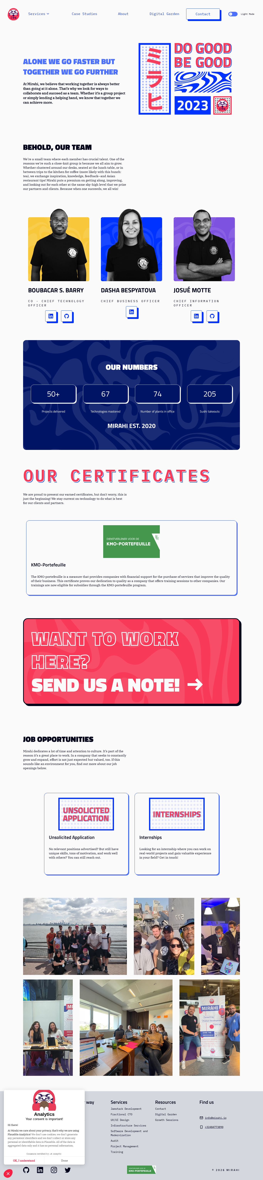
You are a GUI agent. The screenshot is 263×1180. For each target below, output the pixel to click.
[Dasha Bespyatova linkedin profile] (131, 311)
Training (117, 1152)
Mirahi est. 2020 (131, 425)
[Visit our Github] (26, 1170)
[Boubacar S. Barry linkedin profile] (50, 316)
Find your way (80, 1102)
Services (119, 1102)
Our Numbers (131, 367)
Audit (114, 1140)
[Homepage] (13, 14)
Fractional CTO (121, 1114)
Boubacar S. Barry (56, 290)
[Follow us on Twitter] (68, 1170)
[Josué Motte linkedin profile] (196, 316)
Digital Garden (164, 14)
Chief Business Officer (130, 301)
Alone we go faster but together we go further (70, 66)
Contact (203, 14)
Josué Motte (192, 290)
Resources (165, 1102)
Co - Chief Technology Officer (56, 303)
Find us (206, 1102)
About (123, 14)
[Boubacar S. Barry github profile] (66, 316)
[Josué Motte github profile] (212, 316)
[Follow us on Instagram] (54, 1170)
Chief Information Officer (196, 303)
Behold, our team (57, 147)
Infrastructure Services (128, 1125)
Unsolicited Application (72, 837)
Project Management (124, 1146)
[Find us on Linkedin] (40, 1170)
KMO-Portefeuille (48, 564)
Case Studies (84, 14)
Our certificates (117, 475)
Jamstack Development (126, 1108)
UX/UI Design (120, 1120)
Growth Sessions (166, 1120)
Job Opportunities (58, 739)
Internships (150, 837)
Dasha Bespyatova (128, 290)
